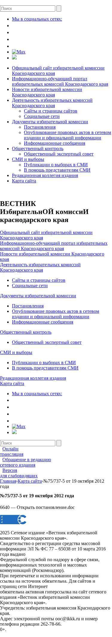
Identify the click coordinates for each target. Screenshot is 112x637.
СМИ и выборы (28, 159)
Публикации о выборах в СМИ (56, 164)
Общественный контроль (37, 148)
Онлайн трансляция (11, 451)
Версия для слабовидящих (19, 473)
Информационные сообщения (54, 143)
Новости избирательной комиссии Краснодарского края (47, 92)
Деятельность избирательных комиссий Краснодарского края (52, 103)
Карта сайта (24, 180)
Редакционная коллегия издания (45, 175)
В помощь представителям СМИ (57, 170)
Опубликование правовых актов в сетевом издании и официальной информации (67, 135)
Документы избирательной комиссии (50, 121)
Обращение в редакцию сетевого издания (25, 462)
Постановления (40, 127)
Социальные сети (42, 116)
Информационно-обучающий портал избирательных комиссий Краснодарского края (60, 81)
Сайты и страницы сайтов (50, 110)
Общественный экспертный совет (58, 153)
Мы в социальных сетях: (37, 18)
